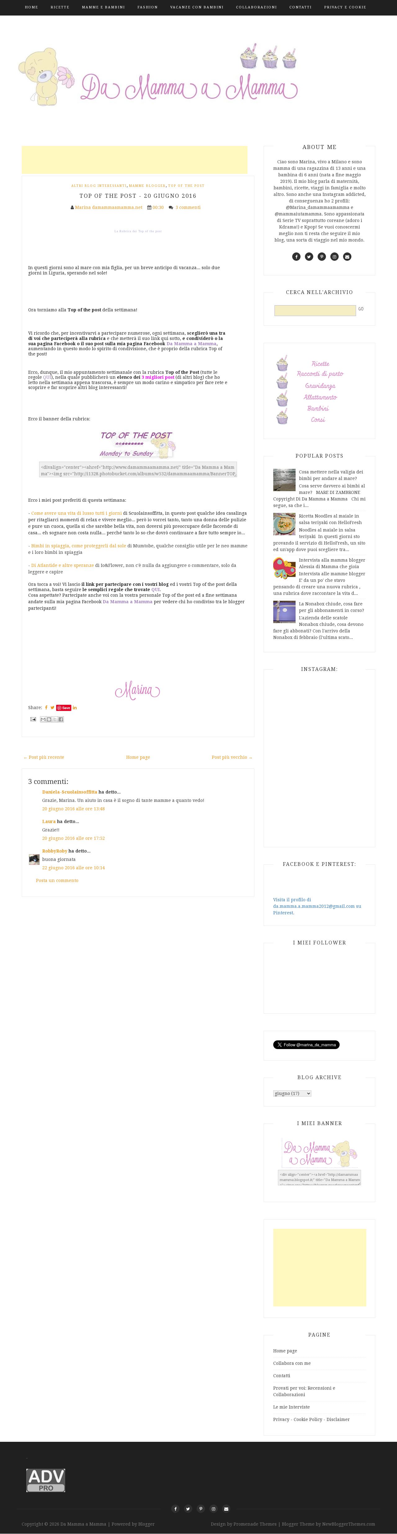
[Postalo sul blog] (49, 719)
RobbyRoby (54, 850)
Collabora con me (292, 1363)
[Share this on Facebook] (46, 707)
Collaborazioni (256, 7)
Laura (49, 821)
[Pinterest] (201, 1509)
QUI (47, 377)
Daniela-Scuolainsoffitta (69, 792)
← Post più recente (43, 757)
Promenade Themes (255, 1524)
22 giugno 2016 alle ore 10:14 (73, 867)
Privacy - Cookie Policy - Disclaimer (311, 1419)
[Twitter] (188, 1509)
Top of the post (186, 186)
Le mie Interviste (291, 1407)
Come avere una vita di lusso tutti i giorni (76, 513)
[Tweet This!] (52, 707)
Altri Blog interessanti (99, 186)
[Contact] (226, 1509)
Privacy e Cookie (345, 7)
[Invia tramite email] (43, 719)
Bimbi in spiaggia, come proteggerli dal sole (78, 545)
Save (66, 707)
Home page (138, 757)
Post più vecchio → (232, 757)
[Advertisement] (135, 160)
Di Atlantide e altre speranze (62, 565)
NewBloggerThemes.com (348, 1524)
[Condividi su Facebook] (61, 719)
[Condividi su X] (55, 719)
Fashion (147, 7)
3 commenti (189, 207)
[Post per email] (32, 719)
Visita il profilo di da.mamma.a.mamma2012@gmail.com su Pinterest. (317, 906)
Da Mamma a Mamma (84, 1524)
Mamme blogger (147, 186)
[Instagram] (213, 1509)
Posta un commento (57, 880)
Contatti (300, 7)
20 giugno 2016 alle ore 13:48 (73, 808)
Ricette (60, 7)
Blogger (146, 1524)
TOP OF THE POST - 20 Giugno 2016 (138, 195)
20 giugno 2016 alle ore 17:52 (73, 838)
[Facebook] (175, 1509)
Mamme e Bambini (103, 7)
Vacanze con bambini (197, 7)
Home (31, 7)
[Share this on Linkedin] (74, 707)
